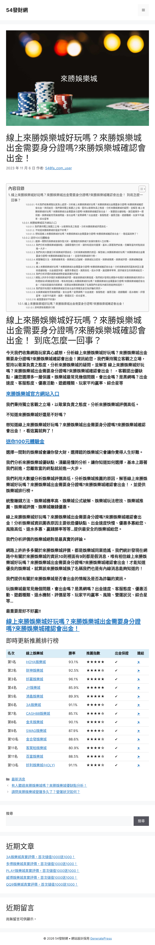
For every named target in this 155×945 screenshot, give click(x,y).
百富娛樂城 (34, 756)
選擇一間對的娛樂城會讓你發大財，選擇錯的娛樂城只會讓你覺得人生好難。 (73, 241)
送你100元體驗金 (40, 237)
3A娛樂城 (33, 705)
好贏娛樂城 (34, 679)
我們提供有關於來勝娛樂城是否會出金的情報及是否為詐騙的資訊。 (69, 288)
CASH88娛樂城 (38, 714)
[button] (140, 189)
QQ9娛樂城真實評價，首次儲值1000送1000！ (42, 884)
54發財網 (17, 10)
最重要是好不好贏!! (46, 299)
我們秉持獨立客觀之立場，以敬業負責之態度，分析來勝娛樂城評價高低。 (71, 226)
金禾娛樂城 (34, 722)
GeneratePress (101, 938)
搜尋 (9, 813)
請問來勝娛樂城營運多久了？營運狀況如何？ (46, 792)
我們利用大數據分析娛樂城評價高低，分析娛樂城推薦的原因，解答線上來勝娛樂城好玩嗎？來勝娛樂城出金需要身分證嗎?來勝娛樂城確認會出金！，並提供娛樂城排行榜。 (90, 254)
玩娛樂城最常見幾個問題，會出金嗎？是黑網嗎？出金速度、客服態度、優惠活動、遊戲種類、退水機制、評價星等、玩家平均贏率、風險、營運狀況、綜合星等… (90, 294)
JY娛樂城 (33, 688)
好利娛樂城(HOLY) (40, 765)
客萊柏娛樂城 (36, 748)
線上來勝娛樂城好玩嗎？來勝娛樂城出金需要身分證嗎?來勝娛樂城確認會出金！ (74, 303)
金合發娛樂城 (36, 739)
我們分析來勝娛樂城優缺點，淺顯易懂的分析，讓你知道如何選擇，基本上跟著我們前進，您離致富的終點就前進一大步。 (90, 247)
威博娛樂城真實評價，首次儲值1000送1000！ (42, 878)
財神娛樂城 (34, 670)
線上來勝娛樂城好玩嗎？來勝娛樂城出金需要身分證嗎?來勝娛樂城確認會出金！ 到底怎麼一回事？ (77, 197)
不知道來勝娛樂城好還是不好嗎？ (52, 230)
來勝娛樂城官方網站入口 (43, 222)
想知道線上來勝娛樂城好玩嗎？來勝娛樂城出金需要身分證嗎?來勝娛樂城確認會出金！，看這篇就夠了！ (87, 233)
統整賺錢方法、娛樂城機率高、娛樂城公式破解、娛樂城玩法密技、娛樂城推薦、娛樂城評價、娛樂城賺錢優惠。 (89, 261)
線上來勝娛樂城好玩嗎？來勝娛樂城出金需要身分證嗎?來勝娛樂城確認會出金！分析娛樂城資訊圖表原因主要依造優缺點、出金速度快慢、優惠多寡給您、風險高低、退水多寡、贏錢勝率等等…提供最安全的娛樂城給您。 (90, 268)
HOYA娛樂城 (36, 662)
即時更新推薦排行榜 (45, 307)
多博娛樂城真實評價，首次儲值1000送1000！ (42, 864)
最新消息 (18, 779)
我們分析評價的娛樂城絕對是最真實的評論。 (58, 274)
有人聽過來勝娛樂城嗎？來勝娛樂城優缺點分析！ (49, 786)
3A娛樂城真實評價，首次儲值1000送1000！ (40, 857)
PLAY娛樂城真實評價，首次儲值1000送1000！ (43, 871)
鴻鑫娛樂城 (34, 696)
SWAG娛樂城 (36, 731)
